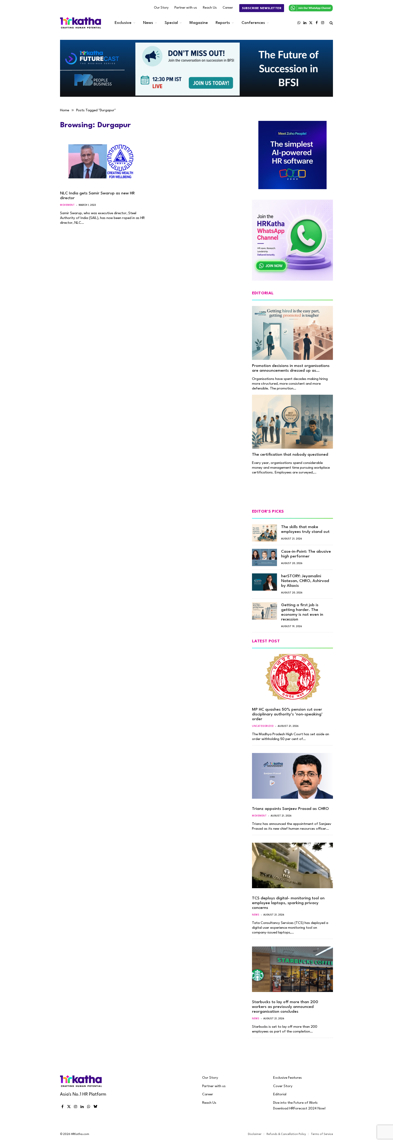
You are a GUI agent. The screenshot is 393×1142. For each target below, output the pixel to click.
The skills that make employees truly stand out (305, 529)
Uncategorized (263, 726)
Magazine (198, 23)
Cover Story (282, 1086)
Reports (223, 23)
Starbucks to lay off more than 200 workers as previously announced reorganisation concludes (285, 1007)
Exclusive (123, 23)
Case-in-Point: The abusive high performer (306, 554)
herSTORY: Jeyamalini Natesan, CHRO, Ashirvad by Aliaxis (305, 581)
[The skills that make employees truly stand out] (264, 533)
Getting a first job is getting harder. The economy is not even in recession (302, 612)
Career (228, 8)
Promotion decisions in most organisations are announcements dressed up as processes (291, 368)
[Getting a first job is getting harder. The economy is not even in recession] (264, 611)
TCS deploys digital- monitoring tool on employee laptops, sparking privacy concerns (288, 903)
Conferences (253, 23)
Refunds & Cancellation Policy (286, 1134)
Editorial (279, 1094)
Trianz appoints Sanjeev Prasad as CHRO (290, 809)
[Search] (331, 23)
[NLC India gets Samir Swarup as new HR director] (103, 163)
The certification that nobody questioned (290, 455)
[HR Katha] (80, 23)
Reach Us (210, 8)
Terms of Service (322, 1134)
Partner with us (185, 8)
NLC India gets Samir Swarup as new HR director (97, 195)
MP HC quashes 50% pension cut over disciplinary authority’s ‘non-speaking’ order (287, 714)
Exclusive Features (287, 1078)
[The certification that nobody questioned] (292, 422)
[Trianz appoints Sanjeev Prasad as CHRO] (292, 776)
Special (171, 23)
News (148, 23)
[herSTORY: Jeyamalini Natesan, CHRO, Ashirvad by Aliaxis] (264, 582)
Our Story (161, 8)
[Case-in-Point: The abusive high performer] (264, 557)
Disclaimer (255, 1134)
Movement (67, 205)
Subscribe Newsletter (261, 8)
